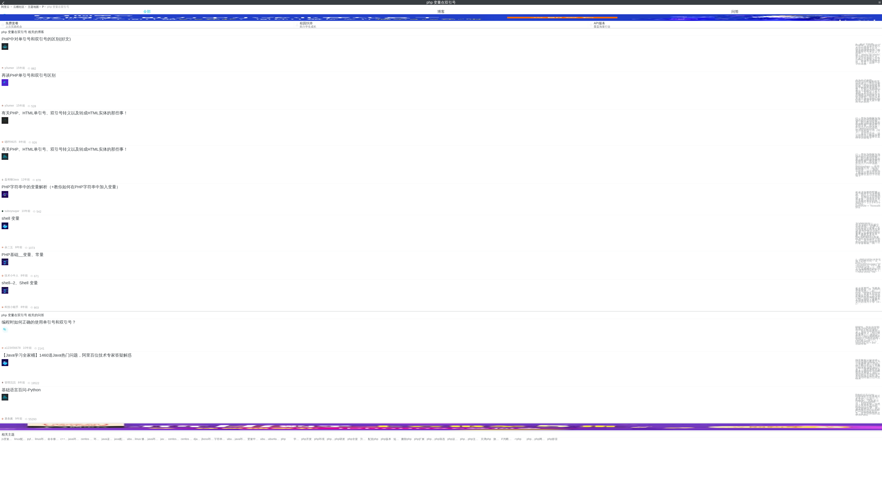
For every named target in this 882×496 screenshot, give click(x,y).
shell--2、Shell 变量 (20, 283)
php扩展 (419, 439)
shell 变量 (11, 218)
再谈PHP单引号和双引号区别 (29, 75)
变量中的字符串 (253, 439)
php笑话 (530, 439)
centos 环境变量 (87, 439)
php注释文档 (474, 439)
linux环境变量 (41, 439)
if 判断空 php (507, 439)
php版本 (386, 439)
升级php (364, 439)
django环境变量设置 (197, 439)
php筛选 (440, 439)
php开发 (306, 439)
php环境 (319, 439)
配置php (373, 439)
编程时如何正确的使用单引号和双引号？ (39, 322)
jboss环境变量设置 (207, 439)
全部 (147, 12)
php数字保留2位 (464, 439)
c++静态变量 (64, 439)
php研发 (340, 439)
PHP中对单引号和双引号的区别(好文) (36, 39)
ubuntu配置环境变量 (131, 439)
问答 (735, 12)
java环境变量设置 (153, 439)
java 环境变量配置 (164, 439)
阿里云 (5, 6)
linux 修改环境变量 (141, 439)
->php (517, 439)
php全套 (353, 439)
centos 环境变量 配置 (187, 439)
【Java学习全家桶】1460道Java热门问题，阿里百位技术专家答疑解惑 (67, 355)
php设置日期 (453, 439)
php (283, 439)
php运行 (331, 439)
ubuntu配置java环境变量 (264, 439)
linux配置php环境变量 (20, 439)
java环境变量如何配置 (241, 439)
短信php (397, 439)
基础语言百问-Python (21, 390)
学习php (297, 439)
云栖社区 (18, 6)
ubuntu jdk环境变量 (231, 439)
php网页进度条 (540, 439)
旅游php (497, 439)
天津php (486, 439)
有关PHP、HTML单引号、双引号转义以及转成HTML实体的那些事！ (65, 113)
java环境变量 (74, 439)
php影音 (552, 439)
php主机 (431, 439)
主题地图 (33, 6)
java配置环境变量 (120, 439)
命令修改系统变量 (54, 439)
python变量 (31, 439)
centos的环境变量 (174, 439)
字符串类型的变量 (220, 439)
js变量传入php (8, 439)
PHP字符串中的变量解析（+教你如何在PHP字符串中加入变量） (61, 187)
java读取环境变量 (108, 439)
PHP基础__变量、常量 (23, 254)
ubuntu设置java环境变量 (274, 439)
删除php (406, 439)
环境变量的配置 (98, 439)
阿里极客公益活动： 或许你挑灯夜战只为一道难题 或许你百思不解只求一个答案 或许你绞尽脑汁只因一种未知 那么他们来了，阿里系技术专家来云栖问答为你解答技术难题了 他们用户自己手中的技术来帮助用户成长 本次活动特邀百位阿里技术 (867, 369)
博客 (441, 12)
